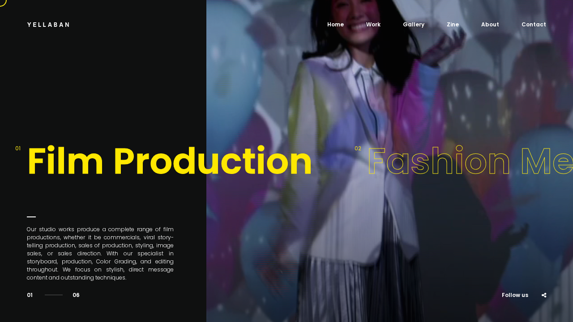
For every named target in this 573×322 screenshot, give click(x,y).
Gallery (413, 24)
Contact (534, 24)
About (490, 24)
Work (373, 24)
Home (335, 24)
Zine (453, 24)
